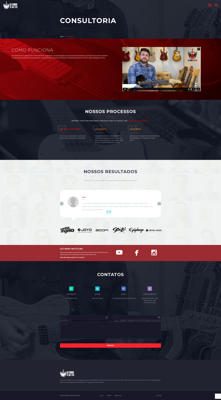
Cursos (101, 395)
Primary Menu (216, 5)
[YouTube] (160, 395)
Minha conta (118, 395)
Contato (109, 395)
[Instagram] (158, 395)
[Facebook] (156, 395)
